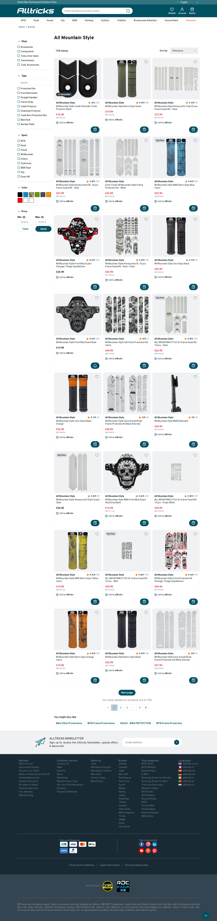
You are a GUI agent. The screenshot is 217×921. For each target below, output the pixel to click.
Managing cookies (101, 770)
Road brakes (149, 809)
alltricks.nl (188, 784)
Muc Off (123, 774)
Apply (43, 228)
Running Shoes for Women (156, 777)
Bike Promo (97, 781)
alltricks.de (189, 774)
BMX (74, 20)
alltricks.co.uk (190, 763)
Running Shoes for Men (155, 781)
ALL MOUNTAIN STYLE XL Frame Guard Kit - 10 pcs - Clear (176, 343)
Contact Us (63, 763)
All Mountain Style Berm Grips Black (123, 657)
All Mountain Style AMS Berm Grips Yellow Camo (77, 579)
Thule (122, 816)
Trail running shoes (152, 784)
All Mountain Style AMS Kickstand (171, 421)
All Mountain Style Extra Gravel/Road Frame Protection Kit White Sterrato (172, 658)
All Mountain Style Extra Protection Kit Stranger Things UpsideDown (173, 579)
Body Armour (149, 770)
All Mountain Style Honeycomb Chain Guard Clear (77, 501)
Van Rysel (124, 826)
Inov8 (122, 784)
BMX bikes (147, 816)
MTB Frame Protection (169, 723)
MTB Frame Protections (101, 723)
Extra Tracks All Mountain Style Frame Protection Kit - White (124, 186)
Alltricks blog (26, 795)
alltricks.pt (188, 781)
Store (60, 774)
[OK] (176, 742)
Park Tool (124, 781)
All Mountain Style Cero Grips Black (171, 263)
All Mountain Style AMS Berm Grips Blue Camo (174, 186)
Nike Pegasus (126, 812)
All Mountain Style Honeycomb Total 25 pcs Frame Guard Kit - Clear (176, 107)
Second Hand (171, 20)
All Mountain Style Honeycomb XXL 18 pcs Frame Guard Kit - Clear (77, 186)
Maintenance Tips (67, 781)
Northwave (125, 777)
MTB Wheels (149, 767)
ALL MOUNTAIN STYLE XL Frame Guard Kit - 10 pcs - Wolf (127, 579)
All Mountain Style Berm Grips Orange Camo (75, 658)
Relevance (177, 50)
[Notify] (95, 365)
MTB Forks (147, 791)
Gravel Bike (148, 805)
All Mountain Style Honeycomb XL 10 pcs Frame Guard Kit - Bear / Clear (125, 265)
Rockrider (124, 798)
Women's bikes (150, 788)
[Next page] (146, 708)
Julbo (122, 795)
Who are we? (26, 763)
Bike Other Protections (69, 723)
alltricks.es (189, 770)
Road (36, 20)
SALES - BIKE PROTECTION (135, 723)
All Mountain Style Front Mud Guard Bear (76, 342)
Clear (25, 228)
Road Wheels (149, 798)
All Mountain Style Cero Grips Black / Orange (74, 422)
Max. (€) (39, 217)
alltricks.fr (188, 767)
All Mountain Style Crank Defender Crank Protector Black (76, 107)
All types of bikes (28, 784)
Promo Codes (98, 777)
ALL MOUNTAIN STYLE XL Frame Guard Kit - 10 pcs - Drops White (176, 501)
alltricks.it (188, 777)
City (63, 20)
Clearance (191, 20)
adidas (122, 763)
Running (89, 20)
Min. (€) (21, 217)
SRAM (122, 819)
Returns (61, 770)
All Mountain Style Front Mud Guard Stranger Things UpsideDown (73, 265)
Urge (121, 770)
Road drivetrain (150, 812)
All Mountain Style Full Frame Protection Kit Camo (126, 343)
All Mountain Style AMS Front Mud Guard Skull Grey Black (125, 501)
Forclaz (123, 805)
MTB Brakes (148, 795)
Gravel (50, 20)
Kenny (122, 791)
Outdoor (105, 20)
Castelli (123, 767)
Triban (122, 802)
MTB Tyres (147, 763)
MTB (23, 20)
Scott (122, 823)
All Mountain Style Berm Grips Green (123, 106)
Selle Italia (125, 809)
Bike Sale (96, 774)
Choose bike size (28, 788)
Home (22, 27)
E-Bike (145, 774)
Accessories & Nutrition (145, 20)
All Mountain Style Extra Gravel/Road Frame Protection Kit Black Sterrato (123, 422)
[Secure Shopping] (78, 847)
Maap (122, 788)
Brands (31, 27)
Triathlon (121, 20)
